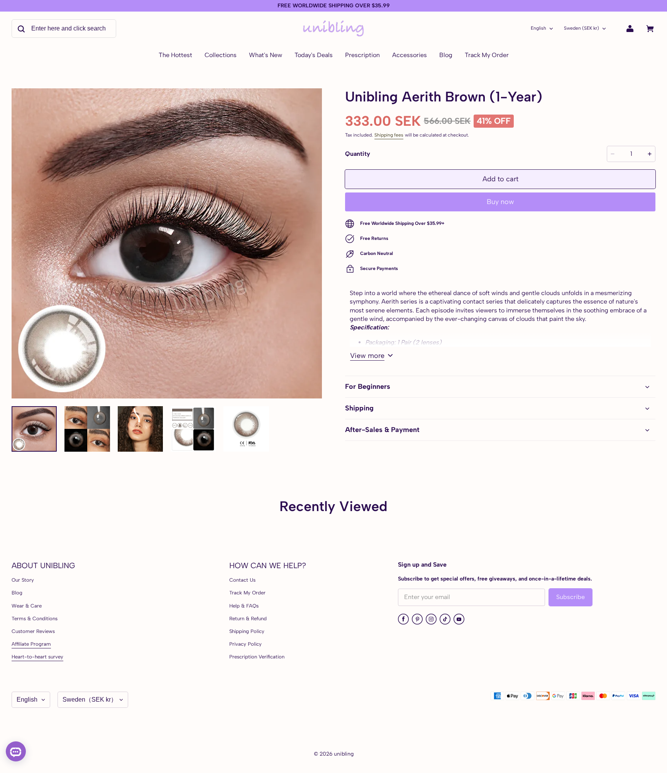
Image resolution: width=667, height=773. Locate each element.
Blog (17, 593)
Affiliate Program (31, 644)
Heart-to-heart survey (37, 657)
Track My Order (247, 593)
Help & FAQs (244, 606)
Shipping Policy (246, 631)
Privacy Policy (245, 644)
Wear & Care (27, 606)
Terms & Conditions (35, 618)
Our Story (23, 580)
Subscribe (570, 597)
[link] (221, 56)
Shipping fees (388, 135)
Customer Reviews (33, 631)
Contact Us (242, 580)
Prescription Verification (256, 657)
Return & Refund (248, 618)
